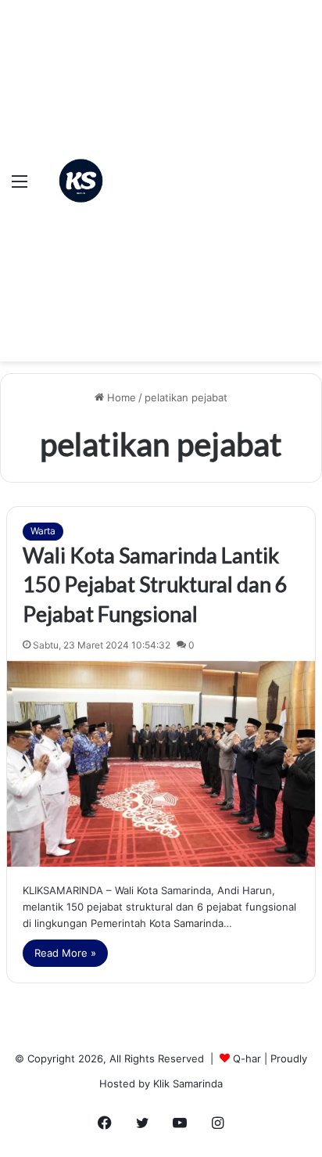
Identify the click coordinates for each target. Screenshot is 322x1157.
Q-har (247, 1058)
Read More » (65, 953)
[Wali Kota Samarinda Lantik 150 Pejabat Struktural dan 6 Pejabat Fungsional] (161, 764)
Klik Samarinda (188, 1083)
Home (120, 397)
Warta (42, 531)
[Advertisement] (161, 169)
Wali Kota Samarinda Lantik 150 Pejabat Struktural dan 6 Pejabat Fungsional (155, 584)
